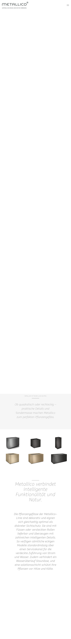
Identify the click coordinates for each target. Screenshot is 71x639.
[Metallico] (15, 5)
